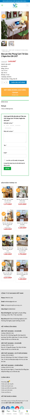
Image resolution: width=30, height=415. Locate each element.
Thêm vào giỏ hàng (18, 82)
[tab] (15, 102)
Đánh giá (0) (4, 102)
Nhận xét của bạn (8, 131)
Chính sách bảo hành (6, 390)
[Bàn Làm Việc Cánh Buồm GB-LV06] (7, 265)
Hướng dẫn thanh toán (17, 400)
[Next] (26, 25)
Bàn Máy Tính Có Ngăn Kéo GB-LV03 (7, 200)
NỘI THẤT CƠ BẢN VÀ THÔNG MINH (18, 50)
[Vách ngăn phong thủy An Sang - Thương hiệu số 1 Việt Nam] (15, 5)
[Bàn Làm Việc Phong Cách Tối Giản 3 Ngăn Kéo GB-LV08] (22, 240)
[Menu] (2, 5)
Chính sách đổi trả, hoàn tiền (8, 388)
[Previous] (3, 25)
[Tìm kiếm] (27, 5)
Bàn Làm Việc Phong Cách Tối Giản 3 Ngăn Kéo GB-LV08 (22, 249)
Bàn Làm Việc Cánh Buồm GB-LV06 (7, 273)
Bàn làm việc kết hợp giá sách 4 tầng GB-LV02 (8, 224)
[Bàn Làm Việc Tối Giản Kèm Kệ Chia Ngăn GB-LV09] (22, 265)
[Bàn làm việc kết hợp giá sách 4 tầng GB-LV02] (7, 215)
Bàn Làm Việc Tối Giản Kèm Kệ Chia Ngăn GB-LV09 (22, 274)
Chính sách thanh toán (7, 386)
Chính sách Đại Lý (6, 392)
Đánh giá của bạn (8, 123)
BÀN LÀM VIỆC (6, 51)
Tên (5, 145)
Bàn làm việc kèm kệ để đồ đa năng (22, 200)
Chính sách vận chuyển (7, 384)
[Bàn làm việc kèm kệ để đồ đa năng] (22, 192)
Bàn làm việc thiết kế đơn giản (22, 223)
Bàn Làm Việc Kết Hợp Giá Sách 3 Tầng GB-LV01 (7, 249)
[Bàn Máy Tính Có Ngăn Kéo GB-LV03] (7, 192)
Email (5, 152)
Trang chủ (4, 50)
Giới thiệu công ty (6, 400)
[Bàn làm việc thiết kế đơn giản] (22, 215)
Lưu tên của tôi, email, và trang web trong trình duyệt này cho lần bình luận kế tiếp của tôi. (14, 163)
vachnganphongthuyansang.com (13, 305)
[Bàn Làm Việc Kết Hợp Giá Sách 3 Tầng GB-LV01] (7, 240)
